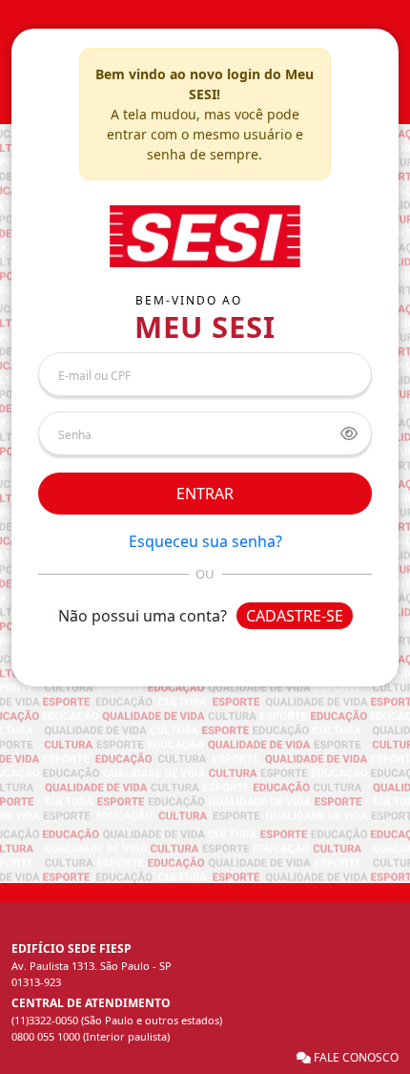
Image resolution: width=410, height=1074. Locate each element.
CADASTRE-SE (294, 615)
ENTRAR (205, 493)
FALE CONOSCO (355, 1057)
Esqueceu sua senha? (205, 541)
